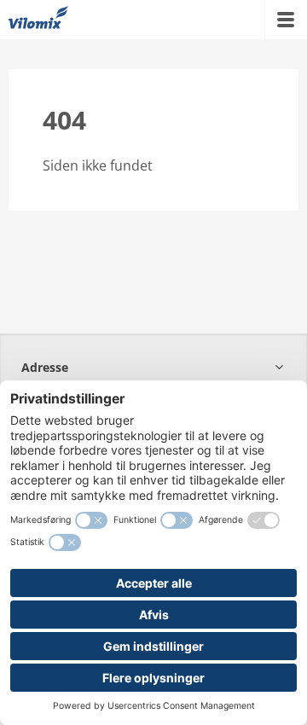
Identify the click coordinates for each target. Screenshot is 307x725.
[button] (153, 367)
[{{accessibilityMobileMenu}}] (285, 19)
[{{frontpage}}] (38, 19)
